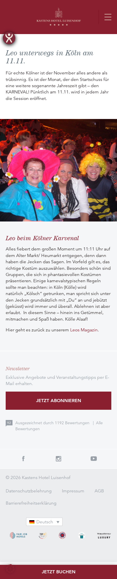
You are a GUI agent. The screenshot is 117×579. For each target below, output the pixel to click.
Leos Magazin (84, 330)
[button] (10, 569)
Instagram (58, 458)
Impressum (73, 491)
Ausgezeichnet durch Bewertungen (53, 422)
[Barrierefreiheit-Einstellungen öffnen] (9, 38)
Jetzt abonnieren (58, 400)
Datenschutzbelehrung (29, 491)
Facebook (23, 458)
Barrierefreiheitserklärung (31, 503)
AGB (99, 491)
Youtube (93, 458)
